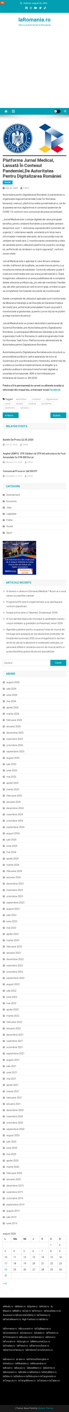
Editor (26, 188)
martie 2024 (12, 865)
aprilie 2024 (12, 858)
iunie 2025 (11, 770)
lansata (19, 403)
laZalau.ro (54, 1380)
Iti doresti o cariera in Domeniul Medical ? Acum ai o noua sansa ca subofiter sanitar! (36, 593)
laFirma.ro (37, 1310)
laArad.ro (8, 1367)
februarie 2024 (14, 871)
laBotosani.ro (10, 1372)
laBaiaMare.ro (34, 1367)
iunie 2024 (11, 846)
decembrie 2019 (15, 1185)
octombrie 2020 (14, 1122)
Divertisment (13, 495)
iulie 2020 (11, 1141)
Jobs (9, 507)
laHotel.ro (44, 1306)
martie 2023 (12, 940)
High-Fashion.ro (30, 1319)
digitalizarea (52, 399)
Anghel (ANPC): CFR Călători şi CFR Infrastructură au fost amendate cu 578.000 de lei (34, 455)
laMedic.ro (20, 1306)
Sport (9, 532)
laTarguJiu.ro (10, 1380)
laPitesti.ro (22, 1345)
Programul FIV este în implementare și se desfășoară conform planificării (34, 604)
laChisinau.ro (43, 1315)
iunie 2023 (11, 921)
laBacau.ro (19, 1367)
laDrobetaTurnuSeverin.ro (39, 1350)
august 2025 (13, 758)
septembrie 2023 (15, 902)
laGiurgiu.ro (23, 1341)
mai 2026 (11, 701)
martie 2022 (12, 1015)
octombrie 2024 (14, 820)
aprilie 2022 (12, 1009)
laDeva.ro (50, 1337)
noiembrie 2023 (14, 890)
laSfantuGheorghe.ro (37, 1359)
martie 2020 (12, 1167)
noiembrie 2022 (14, 965)
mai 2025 (11, 776)
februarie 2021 (14, 1097)
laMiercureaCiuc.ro (40, 1341)
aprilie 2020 (12, 1160)
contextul (36, 399)
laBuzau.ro (25, 1337)
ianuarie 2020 (13, 1179)
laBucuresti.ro (25, 1328)
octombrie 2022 (14, 971)
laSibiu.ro (8, 1376)
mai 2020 (11, 1154)
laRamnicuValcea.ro (13, 1350)
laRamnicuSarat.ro (39, 1345)
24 (6, 1269)
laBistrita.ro (49, 1367)
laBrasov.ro (9, 1359)
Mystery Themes (45, 1408)
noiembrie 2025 (14, 739)
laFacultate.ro (51, 1310)
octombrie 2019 (14, 1198)
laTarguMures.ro (27, 1380)
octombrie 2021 (14, 1047)
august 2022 (13, 984)
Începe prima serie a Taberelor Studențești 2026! (32, 612)
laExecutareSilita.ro (25, 1315)
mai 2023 (11, 927)
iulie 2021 (11, 1066)
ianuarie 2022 (13, 1028)
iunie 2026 (11, 695)
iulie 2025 (11, 764)
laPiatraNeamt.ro (12, 1319)
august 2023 (13, 908)
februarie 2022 (14, 1022)
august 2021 (13, 1060)
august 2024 (13, 833)
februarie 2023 (14, 946)
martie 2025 (12, 789)
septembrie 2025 (15, 751)
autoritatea (21, 399)
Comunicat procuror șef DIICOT (20, 471)
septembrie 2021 (15, 1053)
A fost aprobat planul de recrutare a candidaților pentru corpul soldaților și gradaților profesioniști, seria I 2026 (35, 621)
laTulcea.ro (43, 1380)
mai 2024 (11, 852)
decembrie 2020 (15, 1110)
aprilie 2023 (12, 934)
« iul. (5, 1283)
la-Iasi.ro (20, 1359)
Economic (11, 501)
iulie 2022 (11, 990)
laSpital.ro (32, 1306)
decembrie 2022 (15, 959)
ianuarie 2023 (13, 952)
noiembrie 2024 (14, 814)
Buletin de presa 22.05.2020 (18, 439)
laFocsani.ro (9, 1341)
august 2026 (13, 682)
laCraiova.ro (26, 1332)
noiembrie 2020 (14, 1116)
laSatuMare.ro (49, 1372)
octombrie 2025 (14, 745)
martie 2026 (12, 713)
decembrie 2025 (15, 732)
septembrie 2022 (15, 978)
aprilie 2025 (12, 783)
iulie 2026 (11, 688)
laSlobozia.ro (33, 1376)
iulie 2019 (11, 1217)
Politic (9, 520)
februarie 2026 (14, 720)
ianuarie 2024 (13, 877)
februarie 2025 (14, 795)
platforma (10, 408)
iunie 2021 (11, 1072)
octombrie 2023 (14, 896)
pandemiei (46, 403)
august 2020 (13, 1135)
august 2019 (13, 1210)
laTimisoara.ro (10, 1337)
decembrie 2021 (15, 1034)
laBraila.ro (23, 1372)
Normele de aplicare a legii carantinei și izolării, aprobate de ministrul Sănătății (13, 415)
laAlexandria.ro (38, 1363)
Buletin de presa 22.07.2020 (59, 415)
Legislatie (11, 513)
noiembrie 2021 (14, 1041)
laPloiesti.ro (52, 1332)
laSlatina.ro (19, 1376)
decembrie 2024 (15, 808)
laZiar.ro (26, 1310)
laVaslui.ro (9, 1363)
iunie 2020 (11, 1148)
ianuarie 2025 (13, 802)
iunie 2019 (11, 1223)
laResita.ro (35, 1372)
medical (32, 403)
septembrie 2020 (15, 1129)
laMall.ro (16, 1310)
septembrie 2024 (15, 827)
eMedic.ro (8, 1306)
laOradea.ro (9, 1345)
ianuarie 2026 (13, 726)
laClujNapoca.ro (42, 1328)
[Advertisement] (34, 71)
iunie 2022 (11, 997)
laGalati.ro (39, 1332)
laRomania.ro (34, 19)
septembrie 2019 (15, 1204)
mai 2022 (11, 1003)
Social (8, 182)
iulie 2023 (11, 915)
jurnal (8, 403)
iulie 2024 (11, 839)
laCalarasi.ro (37, 1337)
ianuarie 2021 (13, 1104)
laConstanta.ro (10, 1332)
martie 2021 (12, 1091)
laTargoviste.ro (48, 1376)
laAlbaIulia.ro (22, 1363)
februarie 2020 (14, 1173)
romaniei (24, 408)
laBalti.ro (43, 1319)
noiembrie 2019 (14, 1192)
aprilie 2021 (12, 1085)
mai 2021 (11, 1078)
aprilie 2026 (12, 707)
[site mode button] (57, 111)
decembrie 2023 (15, 883)
